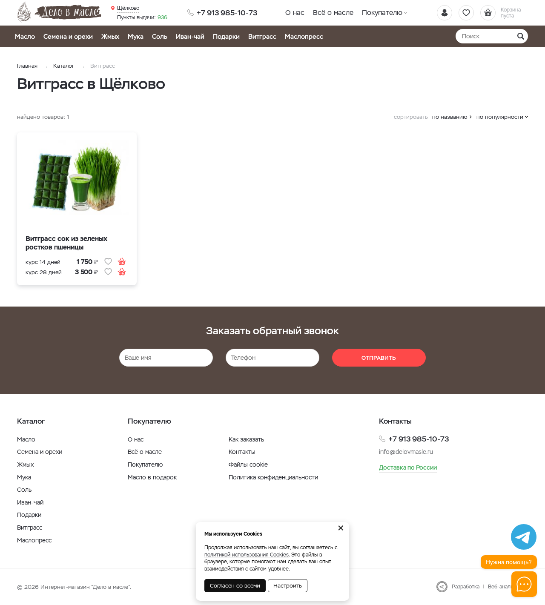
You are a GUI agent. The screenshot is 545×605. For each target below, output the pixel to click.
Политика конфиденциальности (273, 477)
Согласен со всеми (235, 585)
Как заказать (246, 439)
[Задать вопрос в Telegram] (523, 537)
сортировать (411, 117)
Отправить (378, 357)
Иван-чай (190, 36)
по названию (450, 117)
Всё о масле (333, 12)
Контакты (242, 452)
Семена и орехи (68, 36)
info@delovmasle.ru (406, 452)
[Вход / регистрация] (444, 12)
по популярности (499, 117)
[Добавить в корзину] (121, 261)
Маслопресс (304, 36)
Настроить (287, 585)
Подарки (226, 36)
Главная (27, 65)
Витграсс (262, 36)
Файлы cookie (248, 464)
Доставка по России (408, 467)
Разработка (465, 586)
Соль (159, 36)
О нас (294, 12)
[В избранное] (108, 261)
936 (142, 17)
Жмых (110, 36)
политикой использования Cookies (246, 554)
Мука (135, 36)
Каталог (64, 65)
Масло (25, 36)
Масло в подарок (152, 477)
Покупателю (382, 12)
